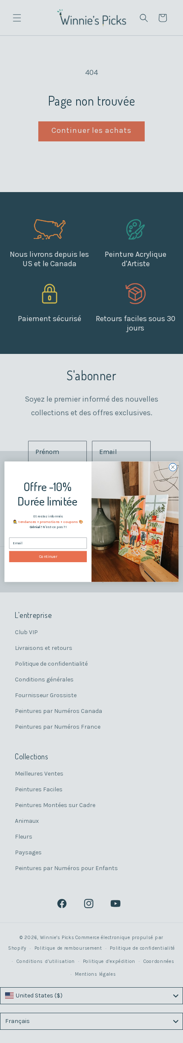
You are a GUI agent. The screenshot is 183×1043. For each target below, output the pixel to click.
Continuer (48, 556)
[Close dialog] (173, 467)
